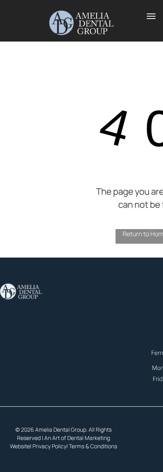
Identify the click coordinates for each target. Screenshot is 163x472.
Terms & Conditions (93, 446)
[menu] (151, 16)
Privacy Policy (49, 446)
